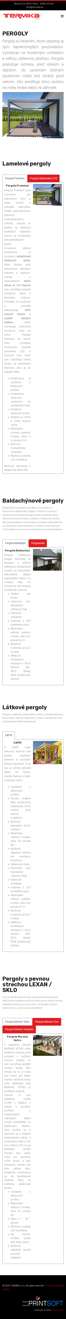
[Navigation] (62, 16)
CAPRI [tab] (8, 735)
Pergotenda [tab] (37, 543)
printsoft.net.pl (58, 1310)
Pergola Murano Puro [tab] (47, 1021)
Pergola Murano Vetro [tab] (17, 1021)
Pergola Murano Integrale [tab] (19, 1029)
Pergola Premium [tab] (15, 178)
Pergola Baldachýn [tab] (15, 543)
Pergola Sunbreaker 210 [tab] (43, 178)
